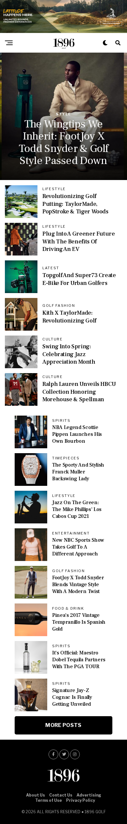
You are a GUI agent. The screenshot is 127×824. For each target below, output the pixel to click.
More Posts (63, 725)
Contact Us (60, 795)
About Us (35, 795)
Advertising (89, 795)
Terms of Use (48, 800)
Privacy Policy (80, 800)
